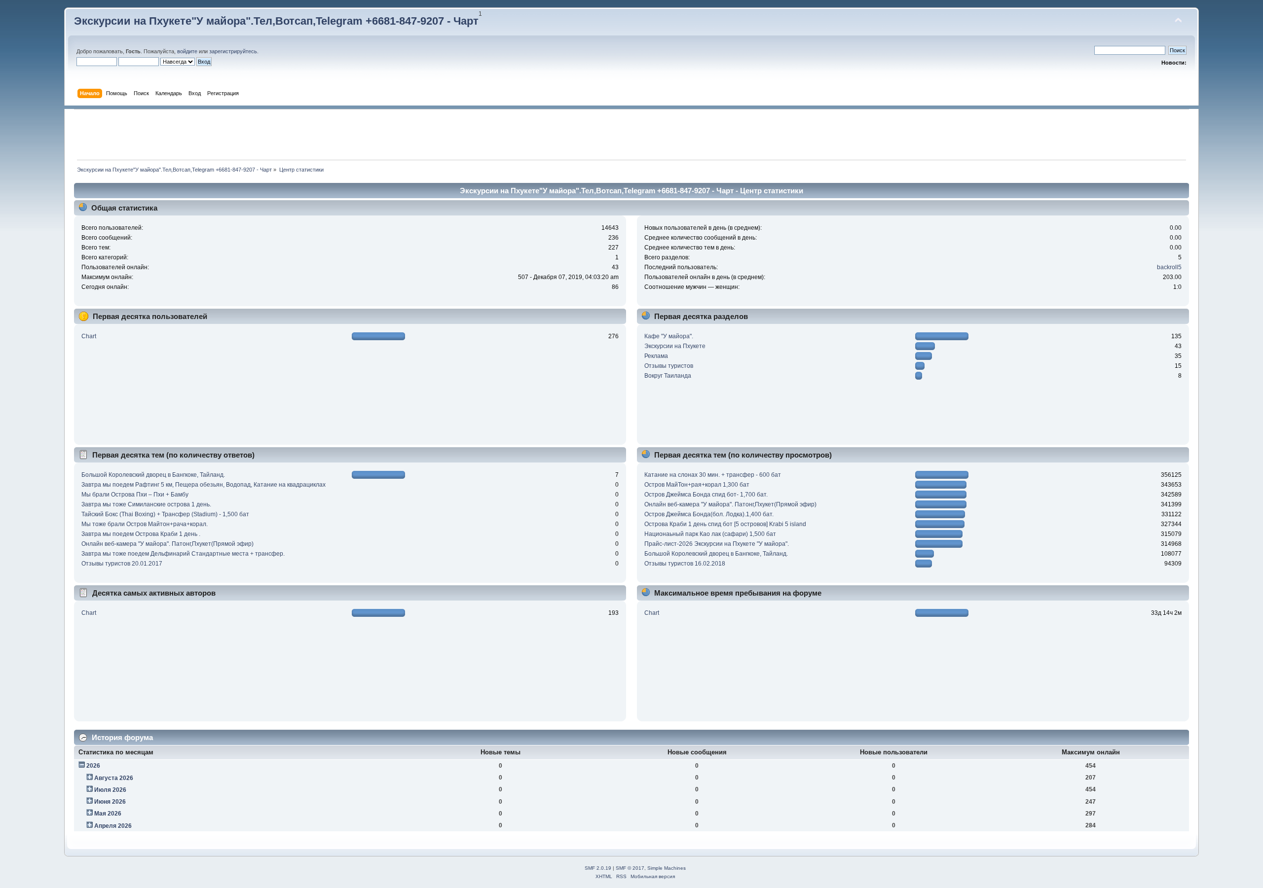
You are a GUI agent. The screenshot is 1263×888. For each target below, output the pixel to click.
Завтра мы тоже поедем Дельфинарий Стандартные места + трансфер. (183, 553)
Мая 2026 (107, 813)
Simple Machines (666, 868)
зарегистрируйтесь (233, 51)
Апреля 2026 (113, 825)
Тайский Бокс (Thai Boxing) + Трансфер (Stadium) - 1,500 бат (165, 514)
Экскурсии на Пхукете (675, 346)
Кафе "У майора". (668, 336)
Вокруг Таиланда (667, 375)
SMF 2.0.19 (598, 868)
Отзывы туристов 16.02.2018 (684, 563)
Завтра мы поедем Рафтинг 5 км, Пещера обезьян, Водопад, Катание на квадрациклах (203, 484)
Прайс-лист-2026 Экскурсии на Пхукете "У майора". (716, 543)
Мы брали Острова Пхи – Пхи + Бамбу (134, 494)
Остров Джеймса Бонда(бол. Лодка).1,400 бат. (709, 514)
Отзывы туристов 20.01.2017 (121, 563)
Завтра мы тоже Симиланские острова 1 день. (146, 504)
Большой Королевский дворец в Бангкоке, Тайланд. (153, 474)
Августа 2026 (113, 778)
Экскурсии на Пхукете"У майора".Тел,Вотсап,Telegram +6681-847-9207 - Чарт (276, 21)
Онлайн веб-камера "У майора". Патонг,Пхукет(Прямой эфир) (167, 543)
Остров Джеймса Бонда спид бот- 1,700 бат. (706, 494)
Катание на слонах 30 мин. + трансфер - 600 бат (712, 474)
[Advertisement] (631, 134)
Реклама (656, 356)
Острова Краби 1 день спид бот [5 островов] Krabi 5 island (725, 524)
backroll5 (1169, 267)
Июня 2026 (110, 801)
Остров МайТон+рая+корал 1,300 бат (696, 484)
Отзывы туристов (668, 365)
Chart (88, 336)
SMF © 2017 (630, 868)
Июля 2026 (110, 789)
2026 (93, 765)
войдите (187, 51)
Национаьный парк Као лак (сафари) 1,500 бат (710, 534)
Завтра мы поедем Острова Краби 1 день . (140, 534)
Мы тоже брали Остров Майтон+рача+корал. (144, 524)
